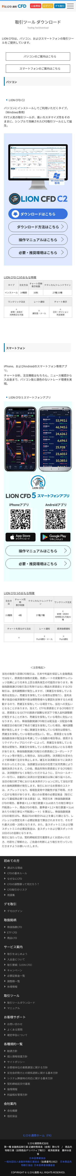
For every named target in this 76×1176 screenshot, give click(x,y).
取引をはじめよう (17, 954)
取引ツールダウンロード (21, 1002)
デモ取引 (60, 5)
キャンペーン (14, 970)
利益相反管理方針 (17, 1094)
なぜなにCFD (14, 878)
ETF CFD (12, 932)
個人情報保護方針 (17, 1056)
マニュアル (13, 1008)
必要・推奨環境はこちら (38, 252)
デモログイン (14, 911)
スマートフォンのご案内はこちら (39, 68)
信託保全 (12, 1116)
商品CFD (12, 938)
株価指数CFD (14, 927)
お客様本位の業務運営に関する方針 (27, 1067)
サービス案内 (13, 946)
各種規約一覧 (13, 1043)
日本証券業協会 (37, 1158)
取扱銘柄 (10, 919)
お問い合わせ (14, 1024)
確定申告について (17, 1035)
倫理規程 (12, 1089)
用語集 (11, 895)
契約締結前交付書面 (18, 1084)
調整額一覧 (13, 981)
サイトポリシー (16, 1062)
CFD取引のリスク (17, 889)
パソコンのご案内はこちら (40, 56)
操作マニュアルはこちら (38, 239)
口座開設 (35, 5)
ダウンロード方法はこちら (38, 226)
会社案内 (10, 1103)
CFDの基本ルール (17, 873)
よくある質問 (14, 1029)
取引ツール (11, 995)
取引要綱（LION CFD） (20, 965)
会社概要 (12, 1110)
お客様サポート (15, 1017)
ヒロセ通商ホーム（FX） (38, 1135)
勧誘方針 (12, 1051)
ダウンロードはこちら (38, 213)
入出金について (16, 959)
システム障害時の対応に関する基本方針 (30, 1078)
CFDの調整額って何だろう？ (23, 884)
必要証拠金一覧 (16, 976)
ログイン (47, 5)
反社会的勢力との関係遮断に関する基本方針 (32, 1073)
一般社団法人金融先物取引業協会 (21, 1161)
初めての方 (11, 860)
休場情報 (12, 986)
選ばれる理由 (14, 868)
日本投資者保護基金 (44, 1165)
